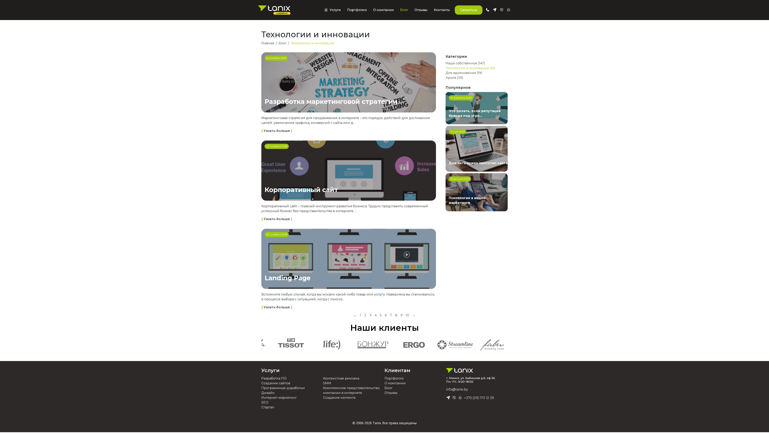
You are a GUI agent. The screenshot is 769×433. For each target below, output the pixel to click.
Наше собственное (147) (465, 63)
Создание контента (339, 398)
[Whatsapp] (460, 398)
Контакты (442, 10)
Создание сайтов (275, 383)
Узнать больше (276, 131)
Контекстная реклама (341, 378)
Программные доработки (283, 388)
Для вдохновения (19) (464, 73)
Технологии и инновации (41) (470, 68)
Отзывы (421, 10)
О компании (383, 10)
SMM (327, 383)
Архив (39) (454, 78)
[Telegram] (448, 398)
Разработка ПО (274, 378)
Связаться (468, 10)
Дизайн (268, 393)
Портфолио (357, 10)
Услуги (270, 370)
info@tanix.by (457, 389)
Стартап (267, 407)
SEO (264, 402)
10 (407, 315)
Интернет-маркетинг (279, 398)
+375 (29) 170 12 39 (479, 398)
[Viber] (454, 398)
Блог (404, 10)
